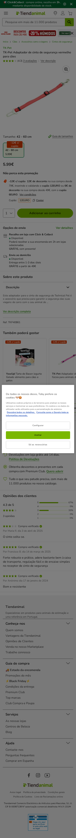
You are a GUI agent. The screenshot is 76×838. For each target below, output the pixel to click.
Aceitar (38, 434)
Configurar (38, 425)
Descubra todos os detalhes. (21, 412)
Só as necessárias (38, 444)
